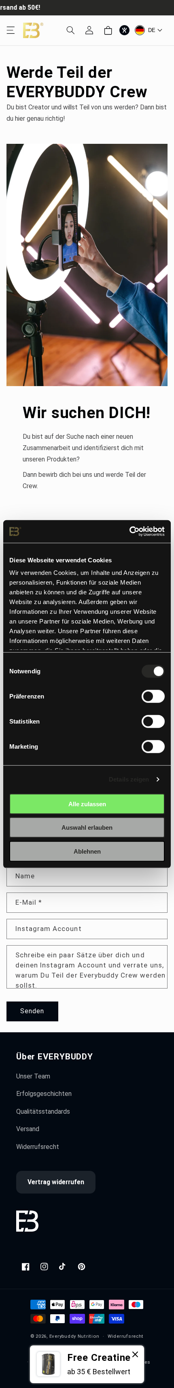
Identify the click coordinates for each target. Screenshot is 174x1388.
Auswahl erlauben (87, 827)
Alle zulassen (87, 803)
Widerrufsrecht (37, 1147)
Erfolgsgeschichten (44, 1094)
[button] (10, 30)
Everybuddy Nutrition (74, 1336)
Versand (27, 1129)
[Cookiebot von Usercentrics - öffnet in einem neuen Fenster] (129, 531)
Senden (32, 1011)
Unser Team (33, 1076)
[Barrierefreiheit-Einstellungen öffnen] (124, 30)
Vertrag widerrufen (56, 1182)
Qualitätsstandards (43, 1111)
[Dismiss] (135, 1355)
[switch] (153, 696)
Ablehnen (87, 851)
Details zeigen (129, 779)
